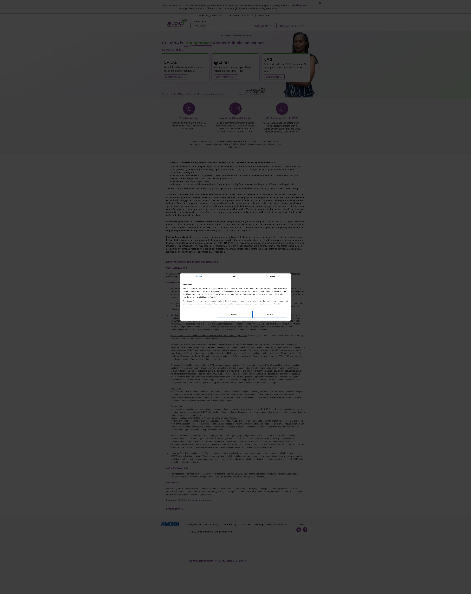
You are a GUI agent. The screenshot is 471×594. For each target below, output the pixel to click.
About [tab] (272, 277)
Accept (234, 314)
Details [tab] (235, 277)
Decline (270, 314)
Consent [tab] (199, 277)
